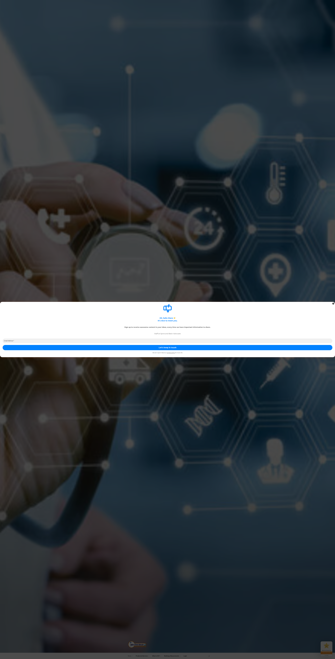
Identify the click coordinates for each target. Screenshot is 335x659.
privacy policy (171, 352)
